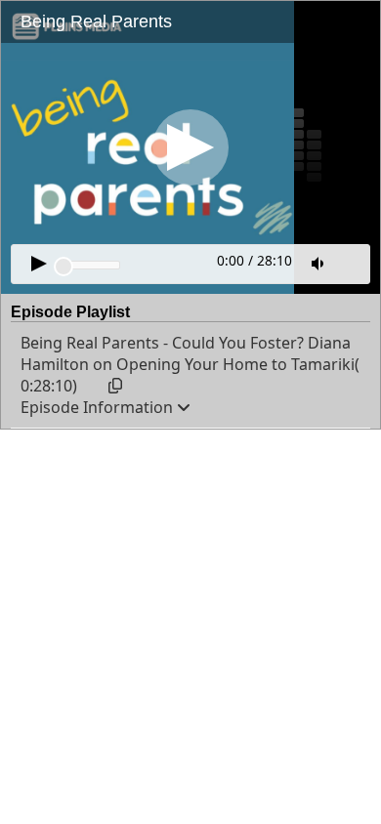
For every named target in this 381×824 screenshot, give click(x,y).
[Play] (190, 147)
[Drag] (63, 266)
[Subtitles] (352, 262)
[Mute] (319, 263)
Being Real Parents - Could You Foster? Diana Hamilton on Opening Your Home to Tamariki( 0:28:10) (190, 364)
